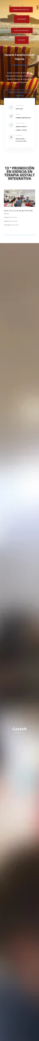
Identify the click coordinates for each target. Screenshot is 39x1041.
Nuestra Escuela (21, 30)
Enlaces (21, 40)
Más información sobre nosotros (19, 94)
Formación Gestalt (21, 9)
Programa (22, 19)
